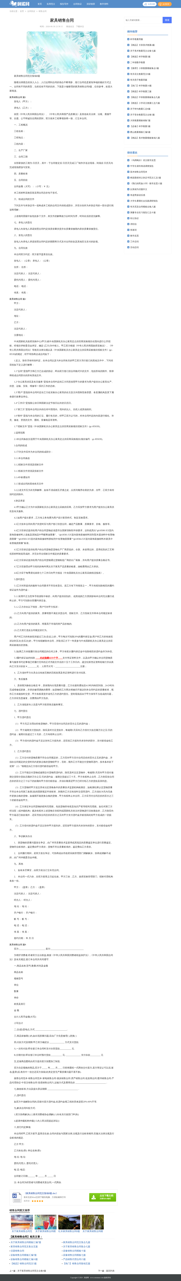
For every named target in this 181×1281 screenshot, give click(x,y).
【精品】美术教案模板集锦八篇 (145, 138)
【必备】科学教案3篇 (140, 126)
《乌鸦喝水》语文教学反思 (143, 160)
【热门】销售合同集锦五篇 (76, 1263)
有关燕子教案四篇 (138, 80)
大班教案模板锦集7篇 (140, 120)
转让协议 (134, 218)
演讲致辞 (91, 4)
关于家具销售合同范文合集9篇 (31, 1271)
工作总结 (134, 241)
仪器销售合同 (17, 1251)
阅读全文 (70, 26)
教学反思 (134, 236)
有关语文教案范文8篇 (140, 74)
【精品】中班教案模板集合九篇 (145, 97)
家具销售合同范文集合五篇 (24, 1246)
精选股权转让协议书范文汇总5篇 (145, 178)
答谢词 (133, 230)
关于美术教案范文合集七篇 (143, 51)
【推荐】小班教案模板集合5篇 (144, 68)
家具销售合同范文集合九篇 (76, 1242)
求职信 (133, 224)
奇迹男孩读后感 (137, 195)
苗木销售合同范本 (138, 172)
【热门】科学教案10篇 (141, 86)
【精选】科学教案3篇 (140, 56)
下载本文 (80, 26)
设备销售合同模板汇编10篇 (24, 1259)
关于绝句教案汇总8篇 (140, 109)
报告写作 (64, 4)
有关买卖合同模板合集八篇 (143, 207)
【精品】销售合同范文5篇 (24, 1263)
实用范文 (51, 4)
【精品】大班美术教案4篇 (142, 45)
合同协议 (77, 4)
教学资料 (104, 4)
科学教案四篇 (136, 39)
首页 (40, 4)
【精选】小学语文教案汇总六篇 (145, 103)
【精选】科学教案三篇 (140, 91)
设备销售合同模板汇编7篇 (24, 1255)
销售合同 (43, 11)
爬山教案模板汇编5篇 (140, 132)
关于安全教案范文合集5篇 (142, 115)
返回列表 (110, 1271)
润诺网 (86, 1278)
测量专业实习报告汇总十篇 (143, 212)
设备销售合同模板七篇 (74, 1255)
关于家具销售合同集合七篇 (76, 1246)
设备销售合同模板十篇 (74, 1251)
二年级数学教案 (137, 62)
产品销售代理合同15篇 (74, 1259)
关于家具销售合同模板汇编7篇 (26, 1242)
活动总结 (134, 247)
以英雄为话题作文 (138, 189)
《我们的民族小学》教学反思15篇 (146, 183)
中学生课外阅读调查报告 (142, 166)
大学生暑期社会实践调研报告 (144, 201)
